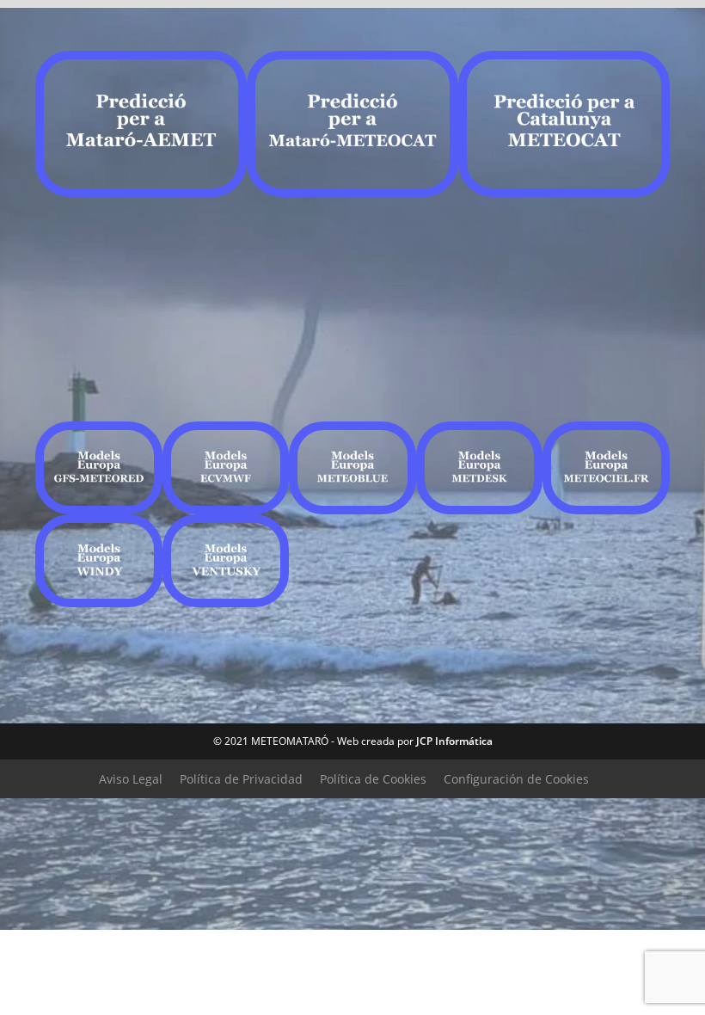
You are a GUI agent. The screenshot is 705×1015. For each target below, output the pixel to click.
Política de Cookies (373, 779)
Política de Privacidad (241, 779)
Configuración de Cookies (516, 779)
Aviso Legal (130, 779)
